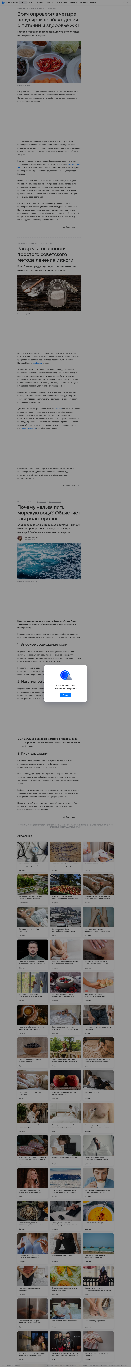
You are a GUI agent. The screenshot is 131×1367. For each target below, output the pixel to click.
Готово (65, 695)
